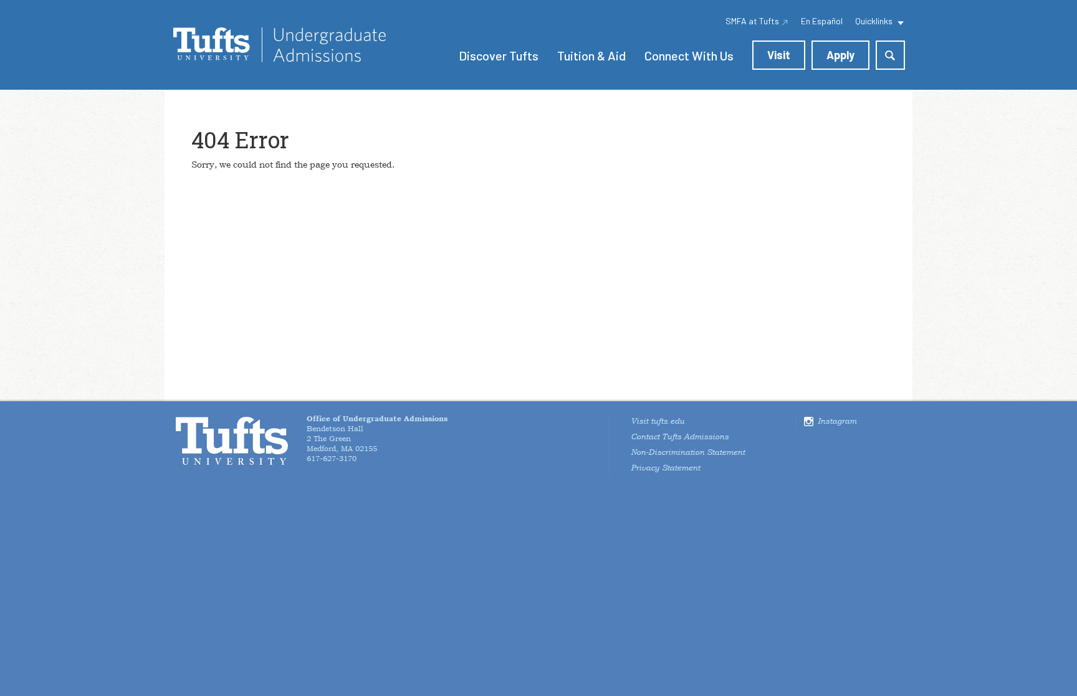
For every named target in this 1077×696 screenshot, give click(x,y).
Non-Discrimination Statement (688, 452)
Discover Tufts (498, 55)
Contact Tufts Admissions (680, 436)
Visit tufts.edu (657, 421)
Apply (840, 55)
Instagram (837, 421)
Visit (778, 55)
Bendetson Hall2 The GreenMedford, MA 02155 (377, 433)
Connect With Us (689, 55)
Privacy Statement (665, 468)
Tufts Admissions (279, 44)
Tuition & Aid (591, 55)
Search (890, 55)
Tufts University (232, 441)
